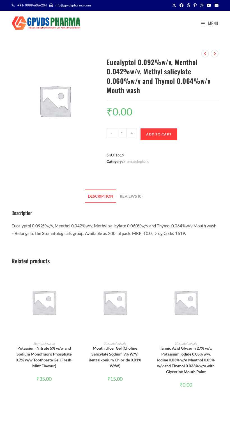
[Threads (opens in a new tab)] (188, 5)
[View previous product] (205, 53)
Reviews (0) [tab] (131, 196)
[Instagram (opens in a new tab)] (201, 5)
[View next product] (215, 53)
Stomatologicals (136, 161)
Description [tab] (100, 196)
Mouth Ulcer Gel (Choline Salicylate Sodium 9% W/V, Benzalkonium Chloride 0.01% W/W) (115, 357)
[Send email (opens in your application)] (216, 5)
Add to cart (159, 134)
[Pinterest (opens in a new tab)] (195, 5)
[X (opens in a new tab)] (174, 5)
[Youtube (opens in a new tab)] (209, 5)
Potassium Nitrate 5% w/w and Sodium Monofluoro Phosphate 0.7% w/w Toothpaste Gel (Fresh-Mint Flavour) (44, 357)
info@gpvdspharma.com (73, 5)
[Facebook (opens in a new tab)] (181, 5)
